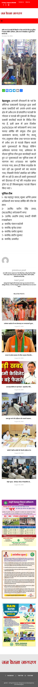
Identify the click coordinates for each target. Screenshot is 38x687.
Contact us (21, 2)
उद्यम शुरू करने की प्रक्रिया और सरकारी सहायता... (19, 418)
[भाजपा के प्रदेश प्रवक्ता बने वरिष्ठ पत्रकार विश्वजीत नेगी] (19, 340)
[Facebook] (3, 5)
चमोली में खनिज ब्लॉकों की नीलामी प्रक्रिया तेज (19, 450)
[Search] (36, 20)
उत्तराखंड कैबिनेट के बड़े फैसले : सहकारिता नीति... (19, 387)
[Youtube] (8, 5)
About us (28, 2)
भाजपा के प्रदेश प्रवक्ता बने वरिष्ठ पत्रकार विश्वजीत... (19, 355)
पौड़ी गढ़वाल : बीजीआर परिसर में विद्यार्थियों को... (19, 482)
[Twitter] (5, 5)
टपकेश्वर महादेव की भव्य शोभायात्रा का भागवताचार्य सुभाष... (19, 323)
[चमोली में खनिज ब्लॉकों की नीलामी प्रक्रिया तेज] (19, 435)
